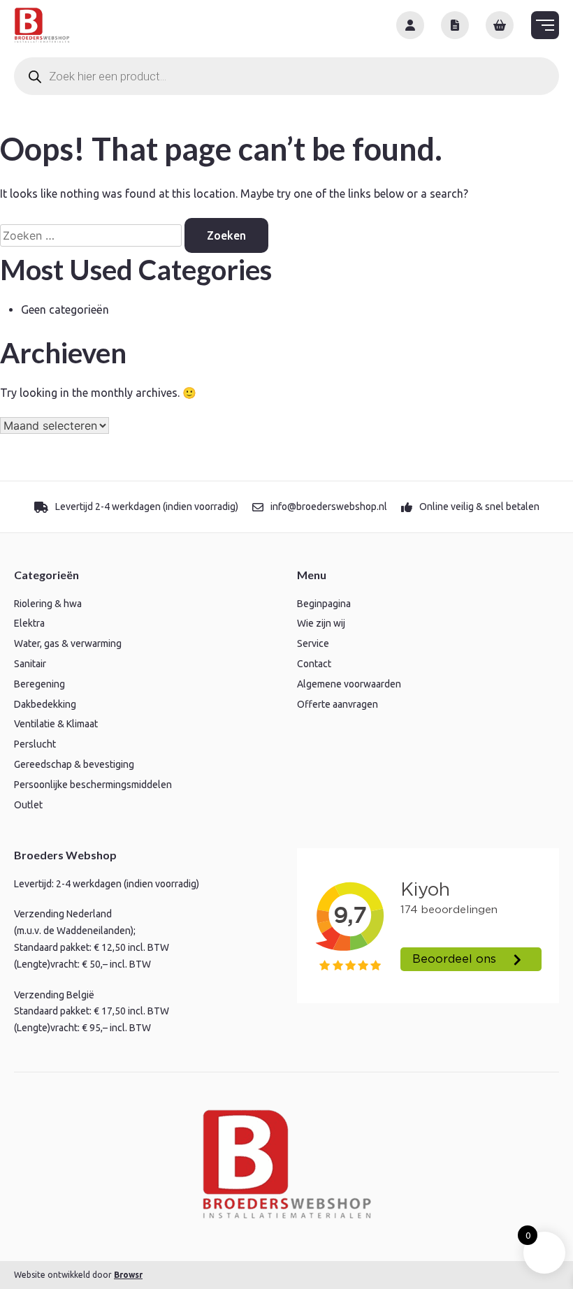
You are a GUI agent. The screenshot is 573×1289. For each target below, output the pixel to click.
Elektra (29, 623)
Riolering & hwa (48, 603)
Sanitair (30, 663)
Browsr (128, 1274)
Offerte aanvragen (337, 704)
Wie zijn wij (321, 623)
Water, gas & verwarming (68, 643)
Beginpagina (324, 603)
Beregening (39, 684)
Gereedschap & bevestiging (74, 764)
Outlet (28, 804)
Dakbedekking (45, 704)
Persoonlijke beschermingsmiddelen (93, 784)
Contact (314, 663)
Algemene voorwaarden (349, 684)
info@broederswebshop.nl (328, 506)
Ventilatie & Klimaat (56, 723)
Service (313, 643)
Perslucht (35, 744)
